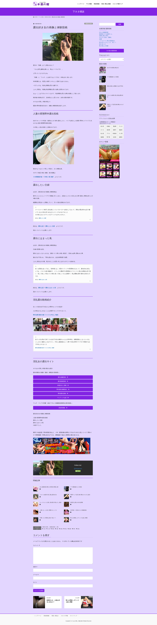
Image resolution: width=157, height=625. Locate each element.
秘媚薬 (102, 137)
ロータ (102, 129)
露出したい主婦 (42, 218)
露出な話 (41, 226)
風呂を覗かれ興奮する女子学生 (115, 86)
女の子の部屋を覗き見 (113, 67)
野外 (74, 528)
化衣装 (114, 137)
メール (36, 574)
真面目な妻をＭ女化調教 (76, 502)
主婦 (45, 528)
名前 (35, 566)
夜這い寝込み (55, 615)
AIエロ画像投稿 (103, 32)
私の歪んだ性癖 (103, 46)
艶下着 (108, 137)
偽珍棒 (108, 129)
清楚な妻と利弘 (103, 35)
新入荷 (102, 126)
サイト (35, 582)
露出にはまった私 (43, 279)
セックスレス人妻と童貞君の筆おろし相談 (50, 502)
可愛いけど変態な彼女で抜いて (48, 517)
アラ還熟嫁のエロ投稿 (76, 487)
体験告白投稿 (88, 23)
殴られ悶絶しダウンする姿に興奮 (78, 517)
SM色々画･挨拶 (48, 177)
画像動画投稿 (52, 527)
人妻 (49, 528)
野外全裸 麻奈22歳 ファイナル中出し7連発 (45, 315)
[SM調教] (87, 602)
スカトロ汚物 (64, 615)
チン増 (120, 133)
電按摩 (114, 126)
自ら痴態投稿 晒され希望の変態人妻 (49, 487)
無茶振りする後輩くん (105, 34)
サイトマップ (73, 615)
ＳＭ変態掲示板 (37, 177)
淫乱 (66, 528)
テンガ (120, 126)
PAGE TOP (152, 604)
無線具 (120, 129)
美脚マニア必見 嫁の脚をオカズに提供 (80, 494)
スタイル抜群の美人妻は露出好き (48, 494)
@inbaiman (78, 468)
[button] (63, 377)
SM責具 (114, 133)
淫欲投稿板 (46, 615)
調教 (70, 528)
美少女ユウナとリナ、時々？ (107, 42)
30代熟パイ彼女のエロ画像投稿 (78, 510)
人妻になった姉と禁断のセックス (48, 510)
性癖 (57, 528)
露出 (58, 527)
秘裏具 (120, 137)
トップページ (37, 615)
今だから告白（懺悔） (105, 37)
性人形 (102, 133)
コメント (36, 545)
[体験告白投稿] (39, 602)
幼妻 (100, 39)
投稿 (62, 528)
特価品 (108, 126)
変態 (53, 528)
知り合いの (102, 44)
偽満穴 (114, 129)
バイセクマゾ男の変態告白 (107, 40)
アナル (108, 133)
